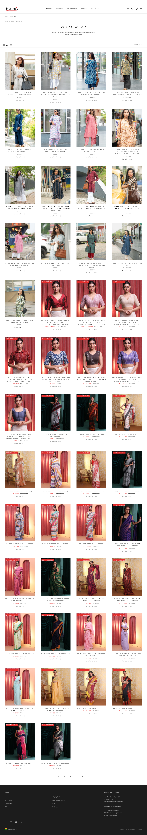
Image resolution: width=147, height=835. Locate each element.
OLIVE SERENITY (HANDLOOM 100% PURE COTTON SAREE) (55, 599)
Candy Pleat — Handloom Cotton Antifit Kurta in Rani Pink (20, 264)
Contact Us (55, 807)
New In (7, 797)
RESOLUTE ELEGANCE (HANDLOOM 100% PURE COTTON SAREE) (127, 599)
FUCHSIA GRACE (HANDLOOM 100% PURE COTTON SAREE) (91, 599)
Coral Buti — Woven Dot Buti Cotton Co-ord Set (91, 150)
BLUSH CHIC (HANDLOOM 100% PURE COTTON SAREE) (91, 654)
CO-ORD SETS (72, 9)
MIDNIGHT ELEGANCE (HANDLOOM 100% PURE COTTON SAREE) (127, 545)
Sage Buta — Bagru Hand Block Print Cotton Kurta (19, 321)
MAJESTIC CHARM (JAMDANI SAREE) (91, 708)
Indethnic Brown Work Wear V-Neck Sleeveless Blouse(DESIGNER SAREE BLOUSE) (91, 379)
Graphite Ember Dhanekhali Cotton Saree (55, 435)
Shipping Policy (56, 797)
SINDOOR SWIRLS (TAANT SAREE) (91, 491)
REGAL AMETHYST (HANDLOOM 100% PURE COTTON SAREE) (127, 654)
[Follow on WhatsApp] (21, 822)
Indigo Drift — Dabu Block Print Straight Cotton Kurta (91, 93)
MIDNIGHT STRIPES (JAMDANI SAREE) (55, 653)
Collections (8, 803)
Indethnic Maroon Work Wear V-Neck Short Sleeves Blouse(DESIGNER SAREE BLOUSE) (55, 322)
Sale (6, 807)
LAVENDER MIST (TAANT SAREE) (55, 491)
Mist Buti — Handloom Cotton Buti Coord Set (55, 264)
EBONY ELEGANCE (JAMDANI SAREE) (127, 708)
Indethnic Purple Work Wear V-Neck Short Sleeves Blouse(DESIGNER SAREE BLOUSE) (91, 322)
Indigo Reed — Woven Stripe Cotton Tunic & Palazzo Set (20, 150)
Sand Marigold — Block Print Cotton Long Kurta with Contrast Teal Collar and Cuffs (127, 151)
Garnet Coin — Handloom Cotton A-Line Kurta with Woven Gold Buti (91, 208)
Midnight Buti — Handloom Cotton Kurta (127, 264)
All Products (8, 800)
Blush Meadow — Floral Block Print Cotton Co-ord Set (55, 150)
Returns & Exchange (58, 800)
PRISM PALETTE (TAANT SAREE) (91, 544)
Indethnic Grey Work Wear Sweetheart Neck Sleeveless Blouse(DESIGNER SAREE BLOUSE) (19, 436)
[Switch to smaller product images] (7, 45)
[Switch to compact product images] (11, 45)
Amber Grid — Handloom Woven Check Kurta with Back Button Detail (127, 208)
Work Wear (20, 21)
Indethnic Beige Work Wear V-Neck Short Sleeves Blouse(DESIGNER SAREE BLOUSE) (127, 322)
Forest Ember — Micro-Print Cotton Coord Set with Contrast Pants (91, 265)
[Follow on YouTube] (16, 822)
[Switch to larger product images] (4, 45)
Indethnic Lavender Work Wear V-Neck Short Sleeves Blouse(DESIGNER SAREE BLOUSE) (127, 379)
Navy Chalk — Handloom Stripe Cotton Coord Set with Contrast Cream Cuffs (55, 208)
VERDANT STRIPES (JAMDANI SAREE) (20, 653)
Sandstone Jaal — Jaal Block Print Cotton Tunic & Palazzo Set (127, 93)
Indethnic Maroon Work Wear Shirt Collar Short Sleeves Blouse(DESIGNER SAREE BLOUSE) (19, 379)
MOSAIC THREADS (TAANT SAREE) (55, 544)
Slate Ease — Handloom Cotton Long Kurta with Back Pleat (19, 207)
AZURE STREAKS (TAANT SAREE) (91, 434)
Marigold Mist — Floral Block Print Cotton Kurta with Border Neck (55, 94)
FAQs (53, 803)
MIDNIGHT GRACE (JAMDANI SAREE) (20, 763)
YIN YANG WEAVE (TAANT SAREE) (127, 434)
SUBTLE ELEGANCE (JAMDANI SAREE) (55, 763)
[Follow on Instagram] (11, 822)
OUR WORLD (96, 9)
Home (6, 16)
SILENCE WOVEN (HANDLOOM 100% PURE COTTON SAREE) (19, 709)
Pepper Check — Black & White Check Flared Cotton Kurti (20, 93)
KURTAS (84, 9)
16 (82, 776)
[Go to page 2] (89, 776)
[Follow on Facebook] (6, 822)
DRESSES (59, 9)
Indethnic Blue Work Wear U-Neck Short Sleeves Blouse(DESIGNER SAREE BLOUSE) (55, 379)
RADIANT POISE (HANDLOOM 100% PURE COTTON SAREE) (55, 709)
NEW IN (49, 9)
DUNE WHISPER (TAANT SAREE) (20, 491)
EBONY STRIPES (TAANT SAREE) (127, 491)
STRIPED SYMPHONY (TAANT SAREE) (20, 544)
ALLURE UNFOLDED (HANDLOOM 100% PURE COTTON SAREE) (19, 599)
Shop (12, 21)
